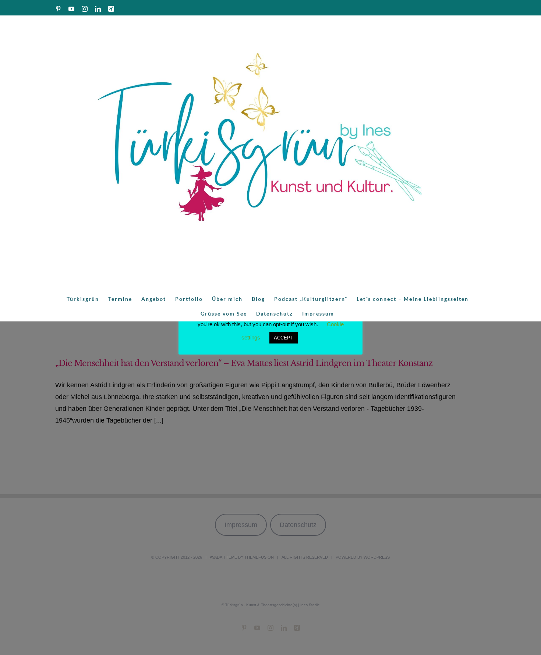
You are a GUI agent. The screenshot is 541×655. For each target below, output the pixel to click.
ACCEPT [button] (283, 338)
